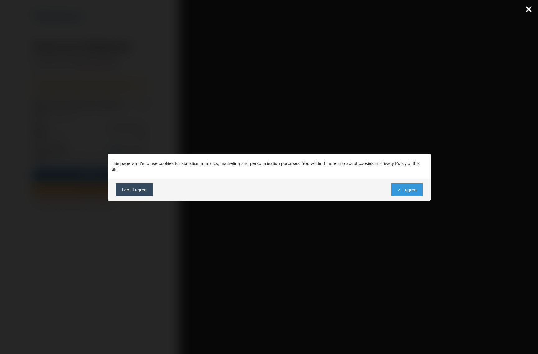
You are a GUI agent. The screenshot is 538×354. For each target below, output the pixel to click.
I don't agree (134, 189)
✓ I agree (406, 189)
